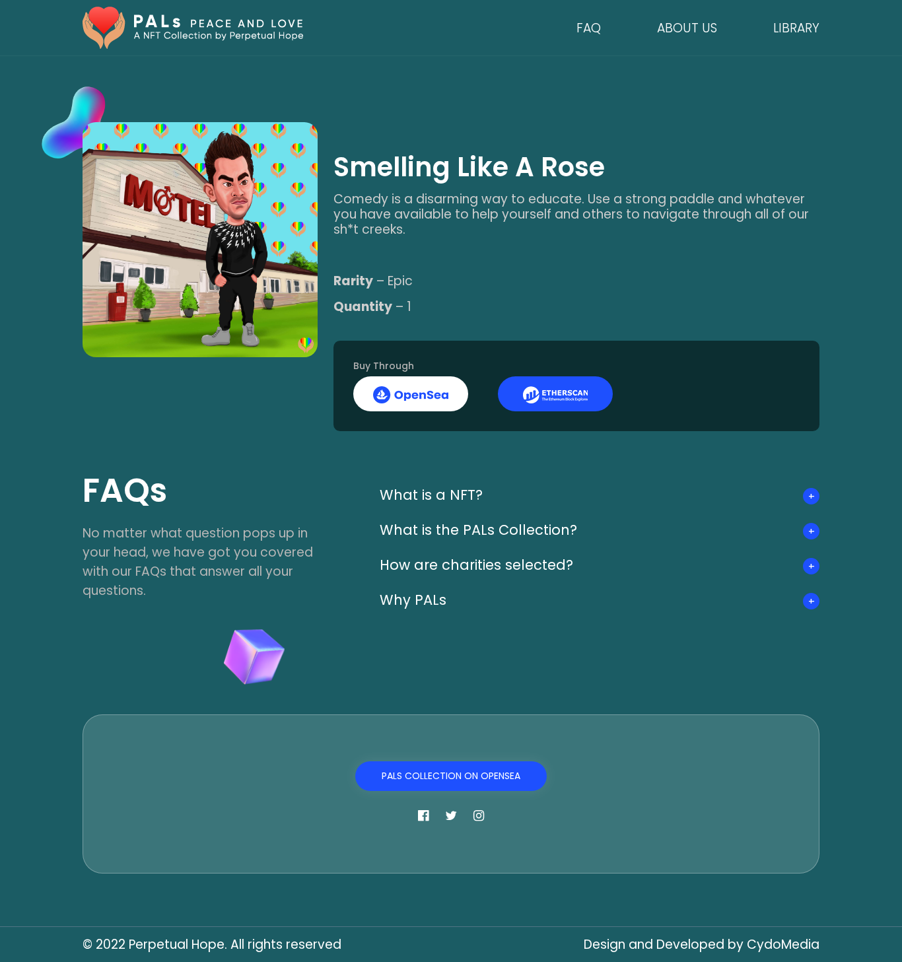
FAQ (588, 28)
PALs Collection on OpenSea (451, 775)
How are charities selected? (476, 564)
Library (796, 28)
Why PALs (413, 599)
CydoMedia (783, 944)
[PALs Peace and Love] (193, 27)
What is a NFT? (431, 494)
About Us (687, 28)
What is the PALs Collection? (478, 529)
